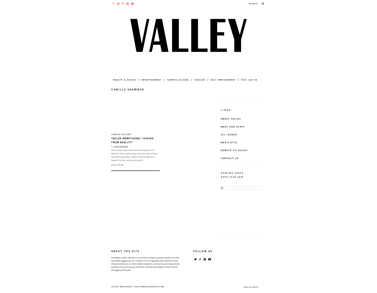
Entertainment (152, 80)
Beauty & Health (124, 80)
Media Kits (229, 142)
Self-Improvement (223, 80)
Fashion (199, 80)
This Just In (249, 80)
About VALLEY (231, 118)
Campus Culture (178, 80)
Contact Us (230, 158)
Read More (117, 165)
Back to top (250, 287)
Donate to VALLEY (234, 150)
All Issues (229, 134)
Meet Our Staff (233, 126)
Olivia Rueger (121, 146)
